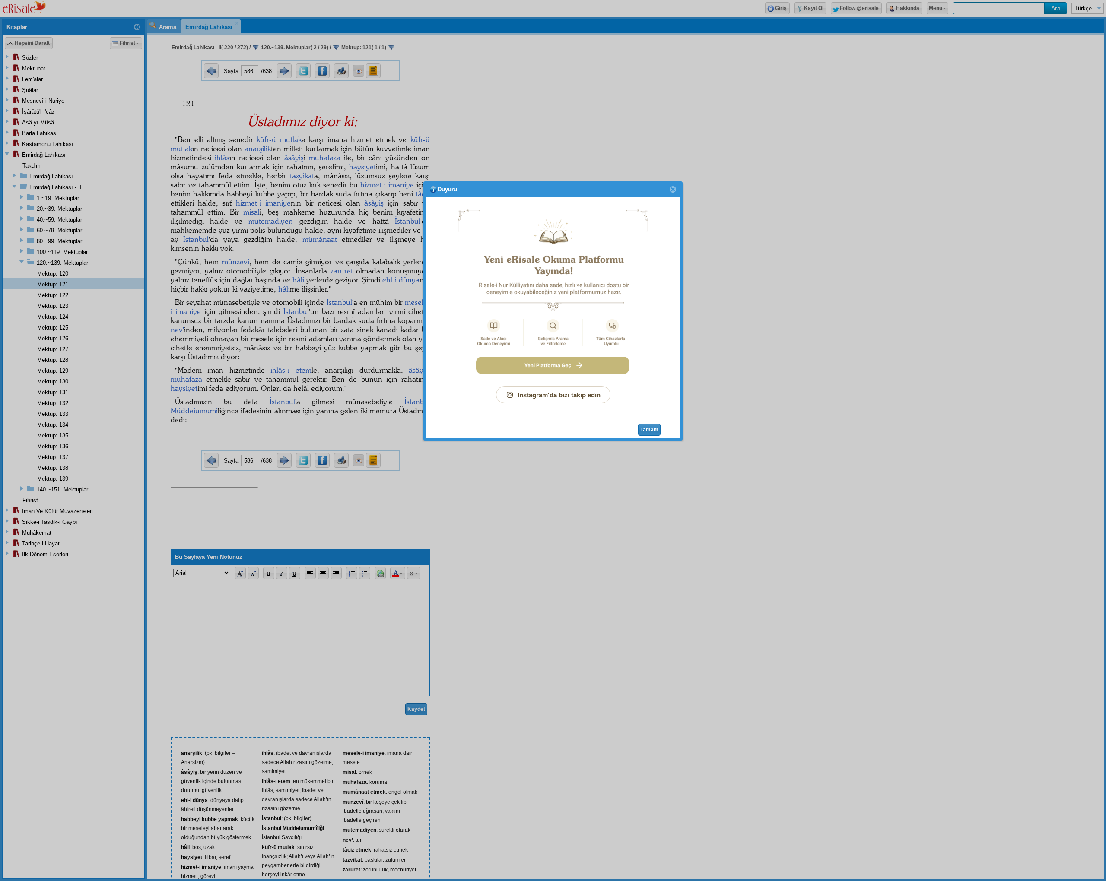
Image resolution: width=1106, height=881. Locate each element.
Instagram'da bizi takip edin (559, 395)
